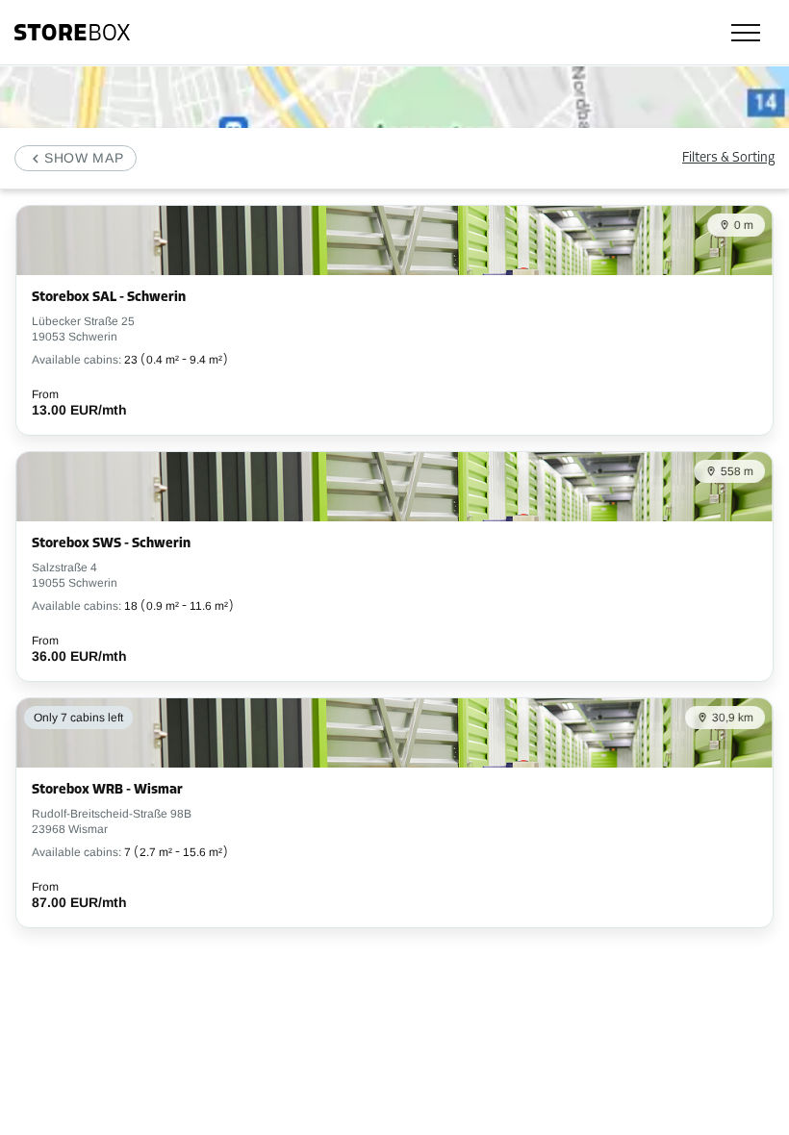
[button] (75, 158)
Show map (84, 157)
